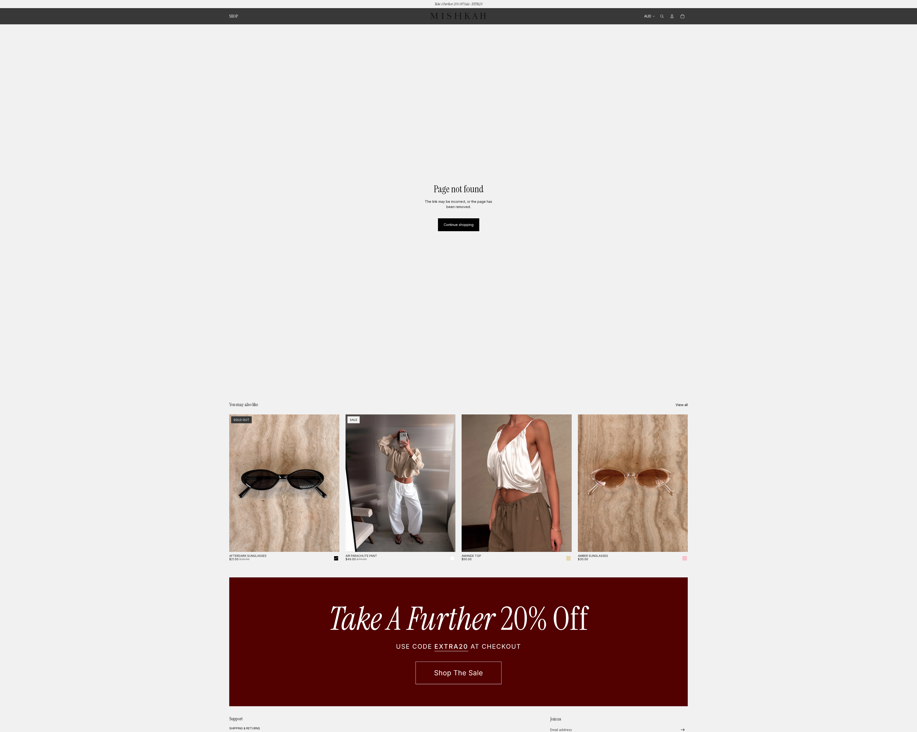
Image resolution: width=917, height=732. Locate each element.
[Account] (672, 16)
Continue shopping (459, 225)
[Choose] (448, 544)
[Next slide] (332, 483)
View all (682, 405)
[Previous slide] (236, 483)
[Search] (662, 16)
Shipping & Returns (244, 728)
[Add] (680, 544)
